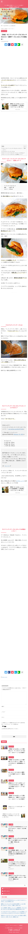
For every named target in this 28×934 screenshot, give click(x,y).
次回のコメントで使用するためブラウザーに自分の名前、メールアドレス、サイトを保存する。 (13, 723)
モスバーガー (7, 465)
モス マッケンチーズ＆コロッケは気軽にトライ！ (13, 154)
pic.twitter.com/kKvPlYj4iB (15, 429)
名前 (3, 706)
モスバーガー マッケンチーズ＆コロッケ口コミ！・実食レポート (14, 149)
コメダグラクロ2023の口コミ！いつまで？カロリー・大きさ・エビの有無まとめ (17, 828)
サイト (3, 717)
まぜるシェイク (20, 481)
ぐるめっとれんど (14, 7)
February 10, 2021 (18, 434)
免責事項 (20, 925)
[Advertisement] (14, 62)
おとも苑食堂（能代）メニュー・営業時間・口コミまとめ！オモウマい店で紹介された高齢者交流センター (17, 852)
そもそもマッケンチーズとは (9, 151)
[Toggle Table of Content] (24, 146)
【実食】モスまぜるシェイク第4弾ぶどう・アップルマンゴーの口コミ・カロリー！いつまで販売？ (16, 750)
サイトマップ (6, 888)
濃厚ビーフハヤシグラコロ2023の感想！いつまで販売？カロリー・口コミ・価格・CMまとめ (17, 840)
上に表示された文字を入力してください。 (10, 728)
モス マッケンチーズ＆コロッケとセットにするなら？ (14, 152)
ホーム (7, 925)
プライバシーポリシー (14, 925)
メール (3, 711)
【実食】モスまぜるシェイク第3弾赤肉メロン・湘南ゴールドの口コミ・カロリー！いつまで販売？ (16, 797)
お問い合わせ (6, 891)
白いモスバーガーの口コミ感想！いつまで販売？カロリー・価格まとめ (16, 774)
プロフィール (6, 893)
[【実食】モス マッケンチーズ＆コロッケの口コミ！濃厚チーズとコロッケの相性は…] (15, 44)
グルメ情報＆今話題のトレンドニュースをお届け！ (14, 927)
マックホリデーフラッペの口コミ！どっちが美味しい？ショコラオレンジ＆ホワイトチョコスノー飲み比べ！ (14, 912)
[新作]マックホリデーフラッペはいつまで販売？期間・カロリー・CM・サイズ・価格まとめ (17, 877)
